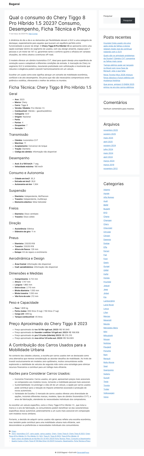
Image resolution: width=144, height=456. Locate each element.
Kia (105, 297)
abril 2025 (108, 142)
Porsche (107, 351)
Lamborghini (109, 301)
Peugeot (107, 347)
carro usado (34, 434)
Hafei (106, 274)
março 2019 (109, 165)
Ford (106, 259)
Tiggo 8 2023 (55, 436)
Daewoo (107, 239)
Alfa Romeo (109, 197)
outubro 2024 (110, 145)
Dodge (106, 243)
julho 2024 (108, 149)
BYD (105, 213)
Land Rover (109, 305)
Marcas (107, 316)
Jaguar (107, 286)
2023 (14, 434)
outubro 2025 (110, 134)
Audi (106, 201)
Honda (107, 278)
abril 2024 (108, 157)
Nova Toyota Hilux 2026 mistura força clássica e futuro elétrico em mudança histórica (119, 78)
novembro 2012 (111, 168)
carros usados (45, 434)
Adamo (107, 190)
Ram (106, 355)
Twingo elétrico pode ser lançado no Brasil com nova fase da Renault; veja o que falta (119, 68)
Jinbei (106, 293)
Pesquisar (108, 16)
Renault (107, 358)
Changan (108, 220)
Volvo (106, 397)
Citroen (107, 236)
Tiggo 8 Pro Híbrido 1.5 (70, 436)
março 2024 (109, 161)
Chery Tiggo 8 (62, 434)
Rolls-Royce (109, 362)
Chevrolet (108, 228)
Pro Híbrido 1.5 (32, 436)
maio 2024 (108, 153)
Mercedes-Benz (111, 328)
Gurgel (106, 266)
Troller (106, 389)
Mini (105, 332)
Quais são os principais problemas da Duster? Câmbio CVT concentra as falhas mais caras (119, 58)
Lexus (106, 309)
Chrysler (107, 232)
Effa (105, 247)
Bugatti (107, 209)
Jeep (106, 289)
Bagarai (14, 4)
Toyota (107, 385)
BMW (106, 205)
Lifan (106, 312)
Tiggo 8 (46, 436)
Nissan (107, 339)
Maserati (107, 320)
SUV (41, 436)
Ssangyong (109, 370)
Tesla (106, 381)
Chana (106, 216)
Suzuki (106, 378)
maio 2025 (108, 138)
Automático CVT (23, 434)
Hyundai (107, 282)
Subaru (107, 374)
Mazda (107, 324)
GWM (106, 270)
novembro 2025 (111, 130)
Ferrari (106, 251)
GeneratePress (83, 452)
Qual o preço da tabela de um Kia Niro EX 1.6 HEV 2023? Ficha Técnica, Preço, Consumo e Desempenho (51, 439)
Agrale (106, 193)
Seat (106, 366)
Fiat (105, 255)
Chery (14, 431)
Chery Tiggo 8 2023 (77, 434)
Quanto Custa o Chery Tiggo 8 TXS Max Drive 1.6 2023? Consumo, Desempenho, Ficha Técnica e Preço (51, 441)
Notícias (107, 343)
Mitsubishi (108, 335)
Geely (106, 262)
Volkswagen (109, 393)
